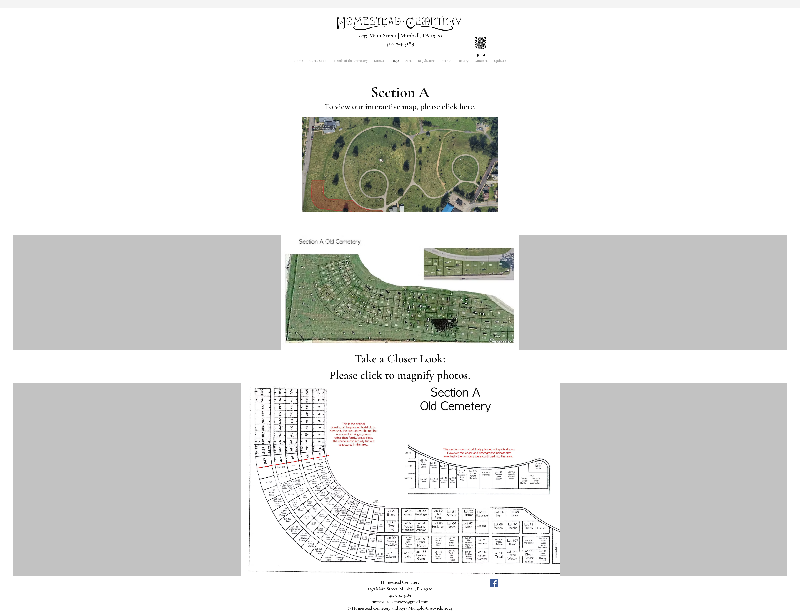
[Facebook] (484, 56)
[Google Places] (478, 56)
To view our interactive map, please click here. (400, 106)
